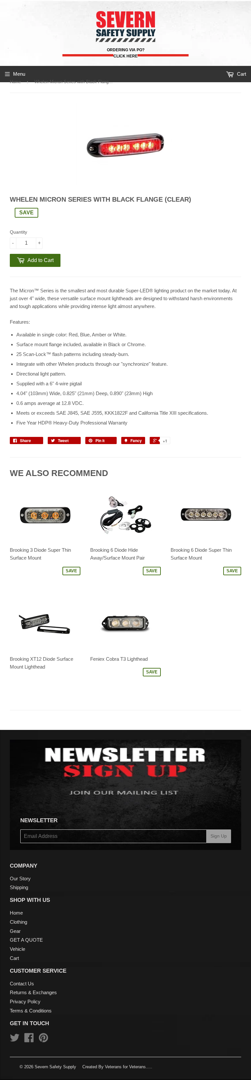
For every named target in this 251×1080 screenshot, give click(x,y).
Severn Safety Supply (55, 1066)
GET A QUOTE (26, 940)
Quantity (18, 232)
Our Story (20, 878)
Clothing (18, 922)
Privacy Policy (25, 1001)
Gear (15, 931)
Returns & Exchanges (33, 992)
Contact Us (22, 983)
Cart (14, 958)
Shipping (19, 887)
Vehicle (17, 949)
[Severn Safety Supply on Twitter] (15, 1039)
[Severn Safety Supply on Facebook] (29, 1039)
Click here (125, 56)
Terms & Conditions (31, 1010)
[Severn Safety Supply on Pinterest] (43, 1039)
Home (15, 81)
